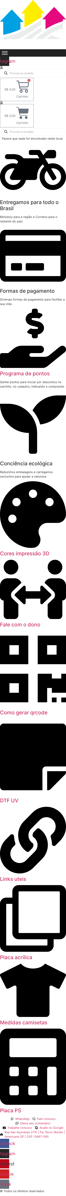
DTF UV (9, 800)
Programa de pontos (25, 373)
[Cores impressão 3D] (33, 547)
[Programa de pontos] (33, 367)
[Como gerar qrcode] (33, 706)
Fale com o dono (20, 624)
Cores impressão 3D (24, 553)
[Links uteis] (33, 872)
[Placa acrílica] (33, 951)
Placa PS (10, 1110)
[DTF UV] (33, 794)
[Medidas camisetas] (33, 1016)
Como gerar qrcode (23, 712)
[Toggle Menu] (5, 53)
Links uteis (13, 879)
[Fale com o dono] (33, 618)
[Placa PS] (33, 1104)
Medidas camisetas (23, 1022)
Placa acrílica (16, 957)
